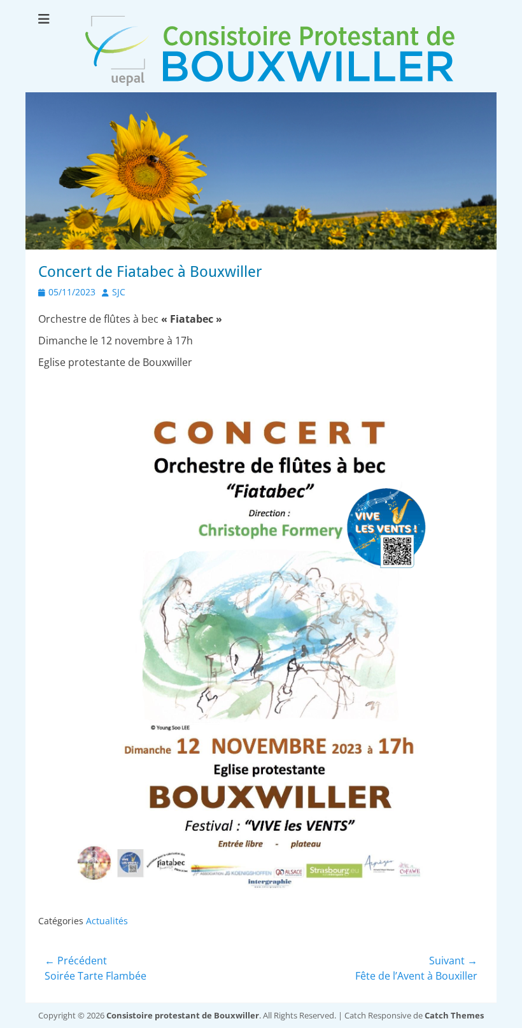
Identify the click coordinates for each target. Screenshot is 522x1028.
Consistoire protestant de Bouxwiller (182, 1015)
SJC (118, 292)
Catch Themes (454, 1015)
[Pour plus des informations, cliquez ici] (261, 246)
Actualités (107, 921)
